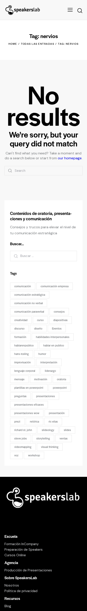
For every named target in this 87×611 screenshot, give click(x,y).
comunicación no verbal (28, 303)
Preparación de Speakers (23, 549)
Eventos (57, 328)
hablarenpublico (24, 345)
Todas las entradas (37, 43)
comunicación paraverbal (29, 312)
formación (20, 337)
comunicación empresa (54, 286)
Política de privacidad (20, 591)
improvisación (22, 362)
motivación (40, 379)
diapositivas (60, 320)
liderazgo (50, 371)
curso (40, 320)
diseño (38, 328)
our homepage (70, 158)
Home (12, 43)
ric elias (53, 421)
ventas (64, 438)
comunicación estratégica (29, 295)
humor (42, 354)
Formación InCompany (21, 544)
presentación (57, 413)
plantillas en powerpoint (28, 388)
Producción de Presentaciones (28, 570)
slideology (48, 430)
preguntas (20, 396)
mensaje (19, 379)
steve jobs (20, 438)
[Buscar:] (43, 255)
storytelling (43, 438)
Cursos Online (15, 555)
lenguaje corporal (24, 371)
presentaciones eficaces (29, 405)
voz (16, 455)
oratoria (61, 379)
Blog (7, 606)
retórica (34, 421)
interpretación (48, 362)
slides (67, 430)
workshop (34, 455)
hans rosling (21, 354)
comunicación (22, 286)
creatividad (20, 320)
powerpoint (60, 388)
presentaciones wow (26, 413)
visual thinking (49, 447)
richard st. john (23, 430)
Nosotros (11, 585)
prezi (17, 421)
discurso (19, 328)
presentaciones (45, 396)
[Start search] (80, 10)
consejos (59, 312)
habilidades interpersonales (52, 337)
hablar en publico (53, 345)
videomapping (22, 447)
